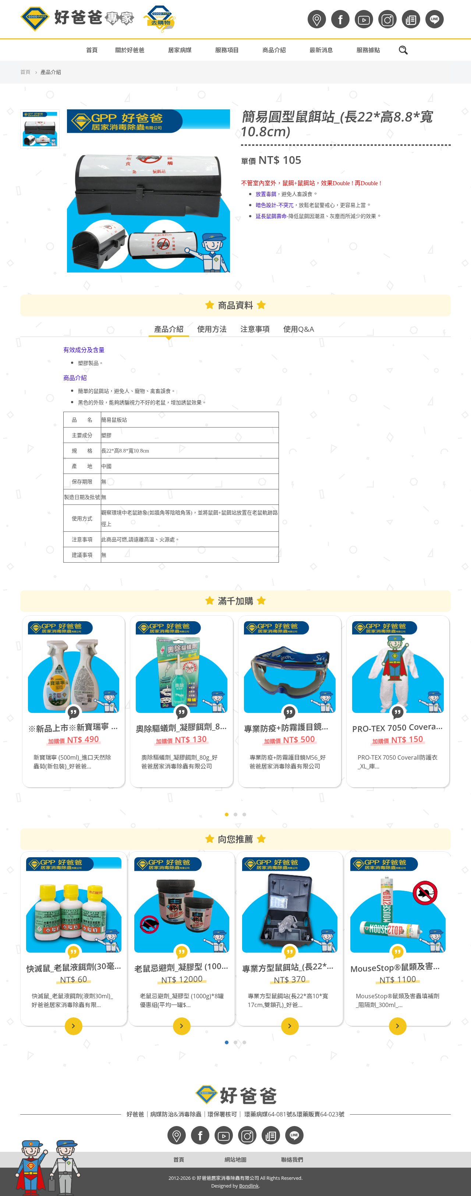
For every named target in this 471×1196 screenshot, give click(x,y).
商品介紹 (274, 50)
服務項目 (227, 50)
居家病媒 (180, 50)
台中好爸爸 (333, 100)
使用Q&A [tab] (298, 329)
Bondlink (249, 1185)
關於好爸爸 (130, 50)
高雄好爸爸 (333, 63)
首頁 (92, 50)
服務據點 (368, 50)
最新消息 (321, 50)
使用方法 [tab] (212, 329)
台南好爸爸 (333, 81)
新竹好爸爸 (333, 118)
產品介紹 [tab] (169, 329)
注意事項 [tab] (255, 329)
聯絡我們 (292, 1159)
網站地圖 (235, 1159)
